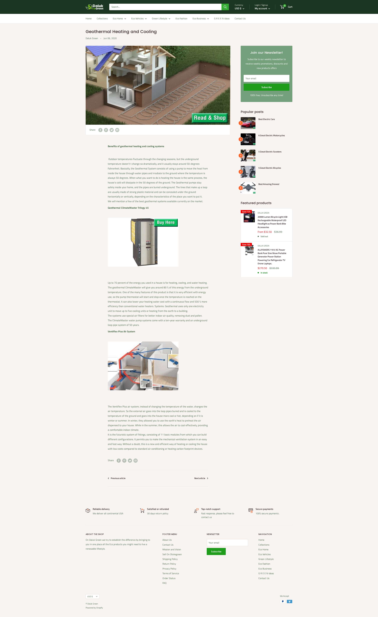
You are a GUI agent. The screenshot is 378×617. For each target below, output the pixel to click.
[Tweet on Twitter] (112, 130)
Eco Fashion (181, 18)
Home (89, 18)
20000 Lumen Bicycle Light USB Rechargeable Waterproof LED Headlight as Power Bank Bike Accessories (272, 222)
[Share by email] (117, 130)
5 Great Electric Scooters (269, 151)
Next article (199, 478)
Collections (102, 18)
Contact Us (240, 18)
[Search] (225, 7)
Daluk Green (263, 212)
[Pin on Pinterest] (106, 130)
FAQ (164, 583)
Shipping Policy (170, 559)
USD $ (90, 596)
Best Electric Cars (266, 119)
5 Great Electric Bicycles (269, 168)
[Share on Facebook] (100, 130)
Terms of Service (170, 573)
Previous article (118, 478)
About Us (167, 540)
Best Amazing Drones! (268, 184)
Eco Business (199, 18)
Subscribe (266, 87)
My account (261, 8)
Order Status (168, 578)
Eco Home (118, 18)
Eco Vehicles (137, 18)
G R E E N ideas (221, 18)
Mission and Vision (171, 549)
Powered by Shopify (94, 607)
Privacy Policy (169, 568)
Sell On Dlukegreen (172, 554)
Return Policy (169, 563)
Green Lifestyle (159, 18)
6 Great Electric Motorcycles (271, 135)
